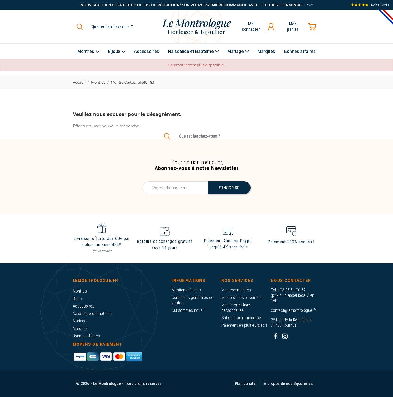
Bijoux (78, 298)
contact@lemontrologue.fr (293, 310)
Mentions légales (186, 290)
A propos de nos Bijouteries (288, 383)
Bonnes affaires (86, 335)
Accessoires (83, 306)
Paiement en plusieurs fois (244, 325)
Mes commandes (236, 290)
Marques (80, 328)
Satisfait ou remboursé (241, 317)
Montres (80, 291)
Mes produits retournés (241, 297)
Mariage (79, 321)
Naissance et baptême (92, 313)
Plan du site (245, 383)
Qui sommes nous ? (189, 310)
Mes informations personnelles (236, 307)
